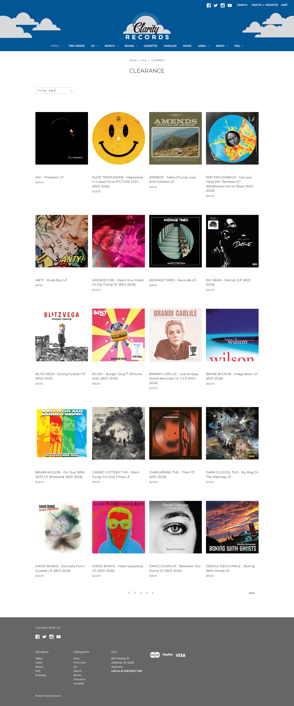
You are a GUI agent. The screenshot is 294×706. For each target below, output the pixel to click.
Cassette (150, 46)
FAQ (237, 46)
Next (252, 593)
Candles (170, 46)
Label (202, 46)
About (220, 46)
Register (272, 5)
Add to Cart (118, 141)
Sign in (256, 5)
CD (93, 46)
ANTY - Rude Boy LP (51, 280)
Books (130, 46)
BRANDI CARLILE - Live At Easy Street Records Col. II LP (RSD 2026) (173, 378)
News (187, 46)
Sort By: (42, 90)
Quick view (62, 134)
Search (242, 5)
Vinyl (55, 46)
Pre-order (77, 46)
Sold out (61, 141)
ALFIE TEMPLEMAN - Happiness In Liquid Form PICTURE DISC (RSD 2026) (117, 181)
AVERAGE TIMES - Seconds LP (172, 280)
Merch (110, 46)
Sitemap (40, 675)
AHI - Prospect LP (49, 177)
